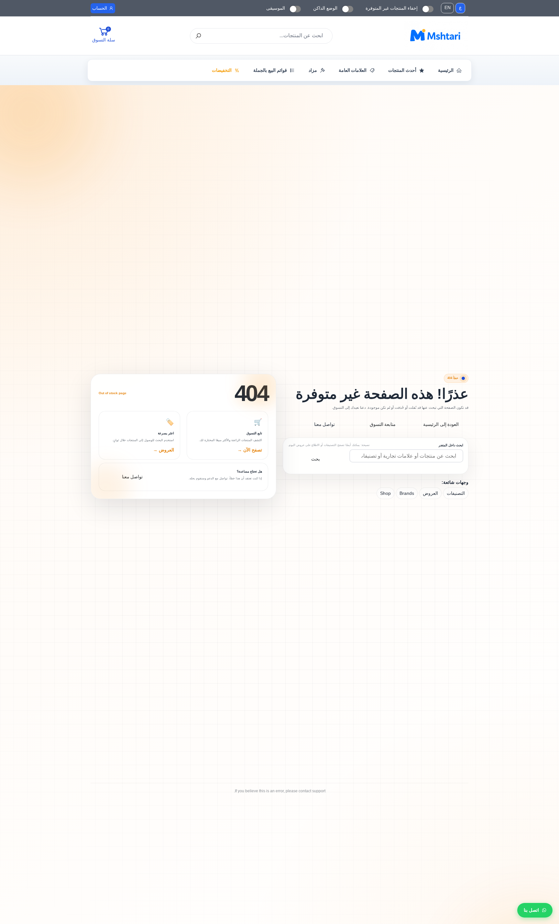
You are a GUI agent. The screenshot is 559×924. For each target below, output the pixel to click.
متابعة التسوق (383, 424)
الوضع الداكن (325, 8)
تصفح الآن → (249, 449)
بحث (315, 459)
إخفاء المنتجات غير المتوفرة (392, 8)
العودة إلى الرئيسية (441, 424)
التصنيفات (456, 493)
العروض (430, 493)
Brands (407, 493)
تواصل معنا (324, 424)
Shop (385, 493)
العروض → (163, 449)
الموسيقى (275, 8)
